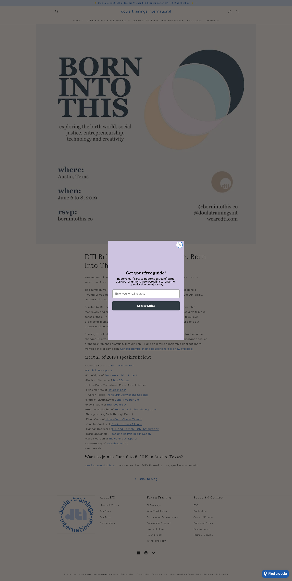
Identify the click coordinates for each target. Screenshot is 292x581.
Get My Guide (146, 305)
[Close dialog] (180, 245)
